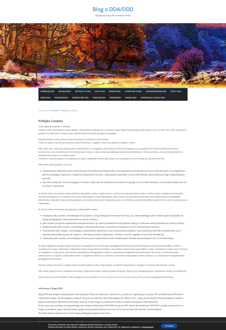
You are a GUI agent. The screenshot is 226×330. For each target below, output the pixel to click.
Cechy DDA (100, 91)
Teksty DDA (175, 91)
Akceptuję (169, 326)
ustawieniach (147, 327)
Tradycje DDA (99, 97)
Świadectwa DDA (80, 97)
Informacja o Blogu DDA (153, 97)
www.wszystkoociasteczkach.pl (114, 277)
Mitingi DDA (114, 91)
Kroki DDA (45, 97)
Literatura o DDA (133, 91)
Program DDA (61, 97)
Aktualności (64, 91)
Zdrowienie (115, 97)
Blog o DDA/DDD (113, 9)
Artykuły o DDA (83, 91)
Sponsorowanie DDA (156, 91)
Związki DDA (131, 97)
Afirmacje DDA (47, 91)
